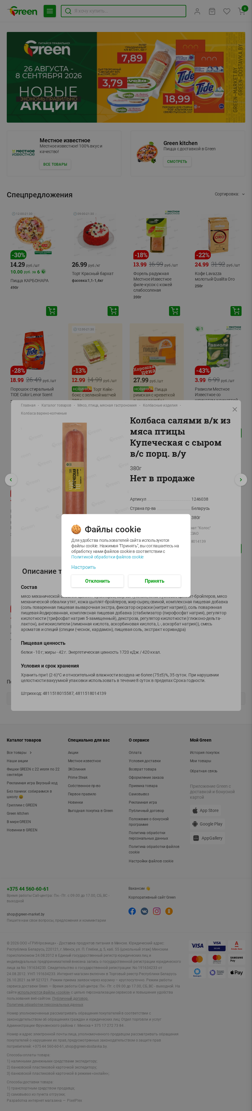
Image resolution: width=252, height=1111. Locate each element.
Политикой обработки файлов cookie (107, 556)
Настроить (83, 567)
